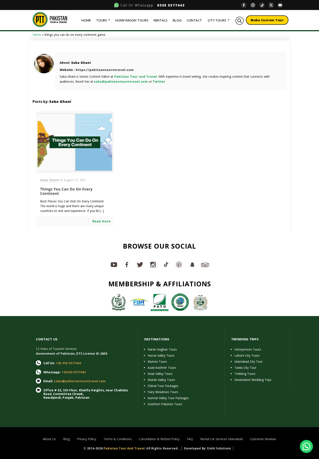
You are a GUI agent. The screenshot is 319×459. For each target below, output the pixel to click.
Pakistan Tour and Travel (135, 77)
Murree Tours (157, 361)
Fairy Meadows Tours (163, 392)
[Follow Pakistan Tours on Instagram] (153, 264)
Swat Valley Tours (160, 374)
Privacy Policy (86, 439)
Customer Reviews (263, 439)
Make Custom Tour (267, 20)
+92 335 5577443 (68, 363)
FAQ (190, 439)
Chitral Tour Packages (163, 386)
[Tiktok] (263, 5)
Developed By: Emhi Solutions (207, 448)
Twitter (159, 82)
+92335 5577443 (74, 372)
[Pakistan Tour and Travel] (50, 19)
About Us (49, 439)
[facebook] (245, 5)
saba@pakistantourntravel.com (121, 82)
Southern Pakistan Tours (165, 404)
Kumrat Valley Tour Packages (168, 398)
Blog (66, 439)
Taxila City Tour (245, 368)
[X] (272, 5)
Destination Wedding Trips (252, 380)
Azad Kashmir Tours (162, 368)
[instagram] (254, 5)
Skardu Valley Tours (161, 380)
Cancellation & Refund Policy (159, 439)
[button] (306, 446)
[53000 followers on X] (140, 264)
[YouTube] (281, 5)
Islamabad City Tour (248, 361)
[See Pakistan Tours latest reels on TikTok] (166, 264)
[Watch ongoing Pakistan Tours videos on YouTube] (114, 264)
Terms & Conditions (118, 439)
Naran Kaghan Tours (162, 349)
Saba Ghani (81, 63)
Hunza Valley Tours (161, 355)
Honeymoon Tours (247, 349)
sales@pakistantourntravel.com (80, 381)
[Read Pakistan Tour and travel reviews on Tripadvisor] (205, 264)
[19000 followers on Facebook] (127, 264)
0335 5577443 (170, 5)
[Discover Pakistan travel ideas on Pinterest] (179, 264)
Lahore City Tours (247, 355)
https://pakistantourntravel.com (105, 70)
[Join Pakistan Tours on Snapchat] (192, 264)
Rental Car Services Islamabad (221, 439)
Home (37, 35)
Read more (101, 221)
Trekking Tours (244, 374)
